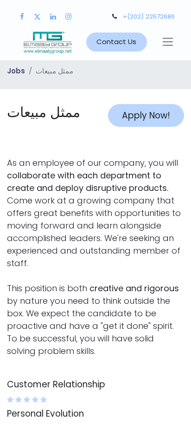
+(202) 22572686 (149, 16)
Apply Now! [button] (146, 115)
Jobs (16, 71)
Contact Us (116, 41)
